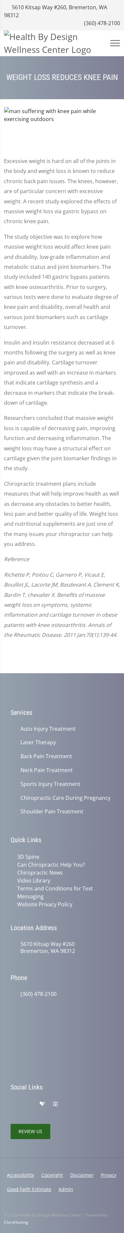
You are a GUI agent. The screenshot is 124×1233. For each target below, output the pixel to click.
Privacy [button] (108, 1175)
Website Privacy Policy (44, 904)
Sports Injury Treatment (50, 784)
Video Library (33, 880)
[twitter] (69, 1104)
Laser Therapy (38, 742)
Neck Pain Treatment (47, 770)
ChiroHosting (16, 1222)
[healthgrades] (42, 1104)
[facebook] (28, 1104)
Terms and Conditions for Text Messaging (55, 892)
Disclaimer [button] (82, 1175)
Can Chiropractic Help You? (51, 864)
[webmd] (55, 1104)
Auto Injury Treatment (48, 728)
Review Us (30, 1131)
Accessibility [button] (20, 1175)
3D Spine (28, 856)
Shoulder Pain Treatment (52, 811)
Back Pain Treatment (46, 756)
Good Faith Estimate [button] (29, 1189)
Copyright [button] (52, 1175)
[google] (14, 1104)
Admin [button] (66, 1189)
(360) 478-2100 (101, 23)
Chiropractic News (40, 872)
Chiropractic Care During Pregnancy (65, 798)
